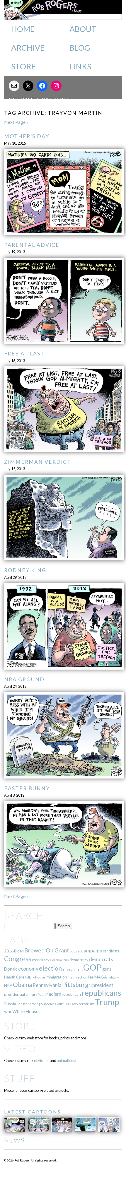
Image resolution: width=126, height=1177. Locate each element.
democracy (78, 959)
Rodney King (25, 570)
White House (25, 1011)
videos (43, 1060)
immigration (56, 976)
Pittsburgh (77, 984)
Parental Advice (31, 245)
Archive (28, 47)
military (113, 977)
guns (107, 968)
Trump (107, 1002)
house (40, 977)
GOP (92, 967)
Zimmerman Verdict (37, 462)
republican (71, 994)
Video (20, 1048)
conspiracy (40, 960)
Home (23, 29)
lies (91, 976)
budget (75, 951)
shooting (34, 1004)
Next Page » (16, 122)
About (82, 29)
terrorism (86, 1004)
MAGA (100, 976)
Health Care (14, 977)
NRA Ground (24, 679)
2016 (8, 950)
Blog (79, 47)
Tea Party (71, 1004)
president (102, 985)
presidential (14, 994)
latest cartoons (32, 1111)
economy (28, 969)
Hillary (30, 977)
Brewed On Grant (46, 950)
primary (31, 994)
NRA (8, 985)
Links (80, 66)
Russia (10, 1003)
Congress (17, 959)
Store (23, 66)
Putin (42, 994)
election (50, 968)
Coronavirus (59, 960)
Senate (22, 1004)
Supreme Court (52, 1004)
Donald (11, 968)
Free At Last (24, 353)
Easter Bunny (27, 788)
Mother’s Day (26, 136)
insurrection (77, 977)
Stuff (19, 1078)
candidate (111, 951)
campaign (91, 950)
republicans (101, 993)
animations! (66, 1060)
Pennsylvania (47, 985)
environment (72, 969)
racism (53, 994)
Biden (19, 951)
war (8, 1011)
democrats (101, 959)
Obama (22, 984)
